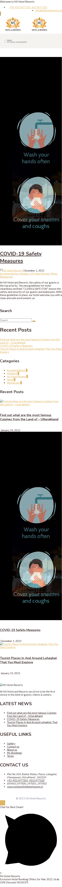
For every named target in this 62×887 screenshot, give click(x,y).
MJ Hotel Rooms (40, 273)
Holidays (24, 273)
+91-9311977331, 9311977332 (28, 7)
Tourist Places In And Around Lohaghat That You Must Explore (28, 660)
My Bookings (14, 752)
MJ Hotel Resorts (13, 270)
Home (9, 40)
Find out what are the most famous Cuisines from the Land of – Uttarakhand (29, 417)
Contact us (13, 746)
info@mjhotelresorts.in (48, 10)
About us (12, 749)
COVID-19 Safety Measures (21, 257)
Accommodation (9, 273)
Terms (10, 755)
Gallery (11, 743)
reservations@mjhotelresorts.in (25, 786)
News (54, 273)
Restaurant (6, 276)
